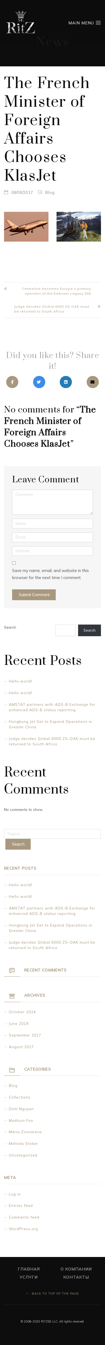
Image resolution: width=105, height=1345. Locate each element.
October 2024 (22, 1011)
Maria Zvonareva (25, 1131)
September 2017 (25, 1035)
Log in (15, 1194)
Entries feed (21, 1205)
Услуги (29, 1277)
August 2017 (21, 1046)
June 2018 (19, 1023)
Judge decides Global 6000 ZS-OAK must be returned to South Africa (51, 308)
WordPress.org (23, 1228)
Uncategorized (23, 1155)
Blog (50, 192)
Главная (29, 1269)
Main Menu (81, 22)
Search (10, 627)
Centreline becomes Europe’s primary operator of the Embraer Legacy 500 (56, 291)
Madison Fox (21, 1120)
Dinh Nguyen (21, 1108)
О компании (76, 1269)
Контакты (76, 1277)
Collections (19, 1097)
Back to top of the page (55, 1293)
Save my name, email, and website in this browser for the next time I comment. (50, 574)
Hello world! (20, 681)
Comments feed (24, 1217)
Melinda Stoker (23, 1143)
